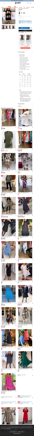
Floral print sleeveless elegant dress (24, 170)
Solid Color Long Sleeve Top (23, 126)
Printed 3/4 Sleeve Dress (5, 170)
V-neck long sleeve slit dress (23, 192)
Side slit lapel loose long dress (23, 214)
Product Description (21, 52)
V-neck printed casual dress (6, 302)
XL (29, 16)
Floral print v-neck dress (5, 258)
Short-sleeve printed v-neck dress (7, 126)
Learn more (9, 428)
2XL (19, 18)
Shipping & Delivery (21, 103)
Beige (22, 13)
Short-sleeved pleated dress (23, 236)
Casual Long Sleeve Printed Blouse (7, 192)
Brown (24, 13)
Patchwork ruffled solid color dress (24, 302)
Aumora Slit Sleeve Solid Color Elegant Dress (7, 148)
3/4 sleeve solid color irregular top (24, 258)
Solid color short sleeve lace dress (24, 280)
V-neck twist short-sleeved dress (7, 280)
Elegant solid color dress (5, 236)
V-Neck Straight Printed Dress (23, 148)
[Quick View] (15, 127)
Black (19, 13)
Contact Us (20, 106)
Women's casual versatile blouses (7, 214)
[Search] (12, 3)
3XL (23, 18)
